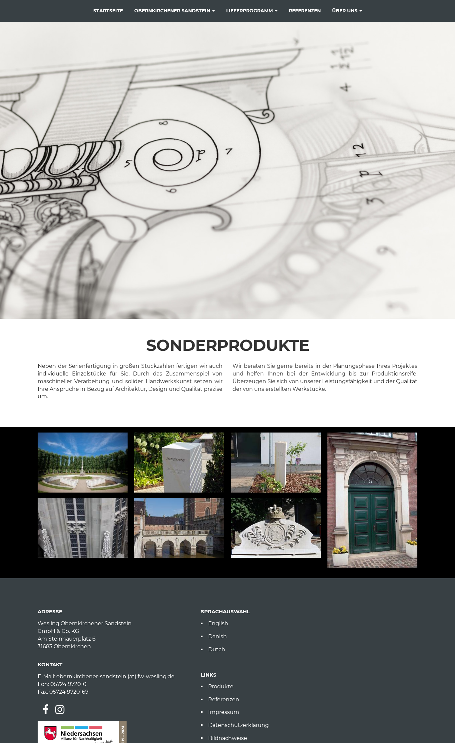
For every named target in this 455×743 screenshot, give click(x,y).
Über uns (345, 11)
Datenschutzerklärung (238, 725)
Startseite (108, 11)
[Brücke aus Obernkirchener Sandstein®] (179, 528)
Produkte (220, 686)
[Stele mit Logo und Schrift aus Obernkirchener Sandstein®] (179, 463)
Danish (217, 636)
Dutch (216, 649)
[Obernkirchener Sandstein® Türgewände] (372, 500)
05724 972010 (68, 684)
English (218, 623)
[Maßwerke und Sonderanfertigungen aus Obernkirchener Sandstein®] (83, 528)
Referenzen (305, 11)
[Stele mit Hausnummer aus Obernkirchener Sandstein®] (276, 463)
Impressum (223, 712)
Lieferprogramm (250, 11)
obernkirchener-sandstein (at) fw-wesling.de (115, 676)
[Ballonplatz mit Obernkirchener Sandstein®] (83, 463)
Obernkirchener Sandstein (173, 11)
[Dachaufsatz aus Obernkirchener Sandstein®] (276, 528)
